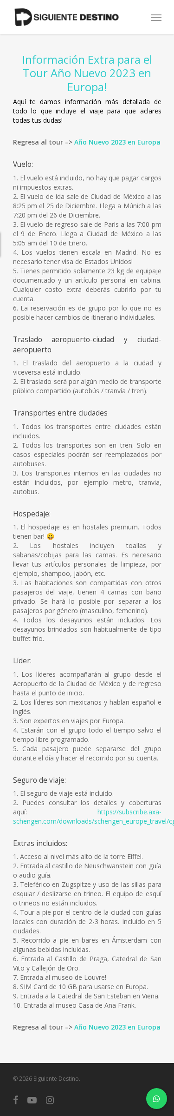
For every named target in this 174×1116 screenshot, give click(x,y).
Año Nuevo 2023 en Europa (117, 142)
